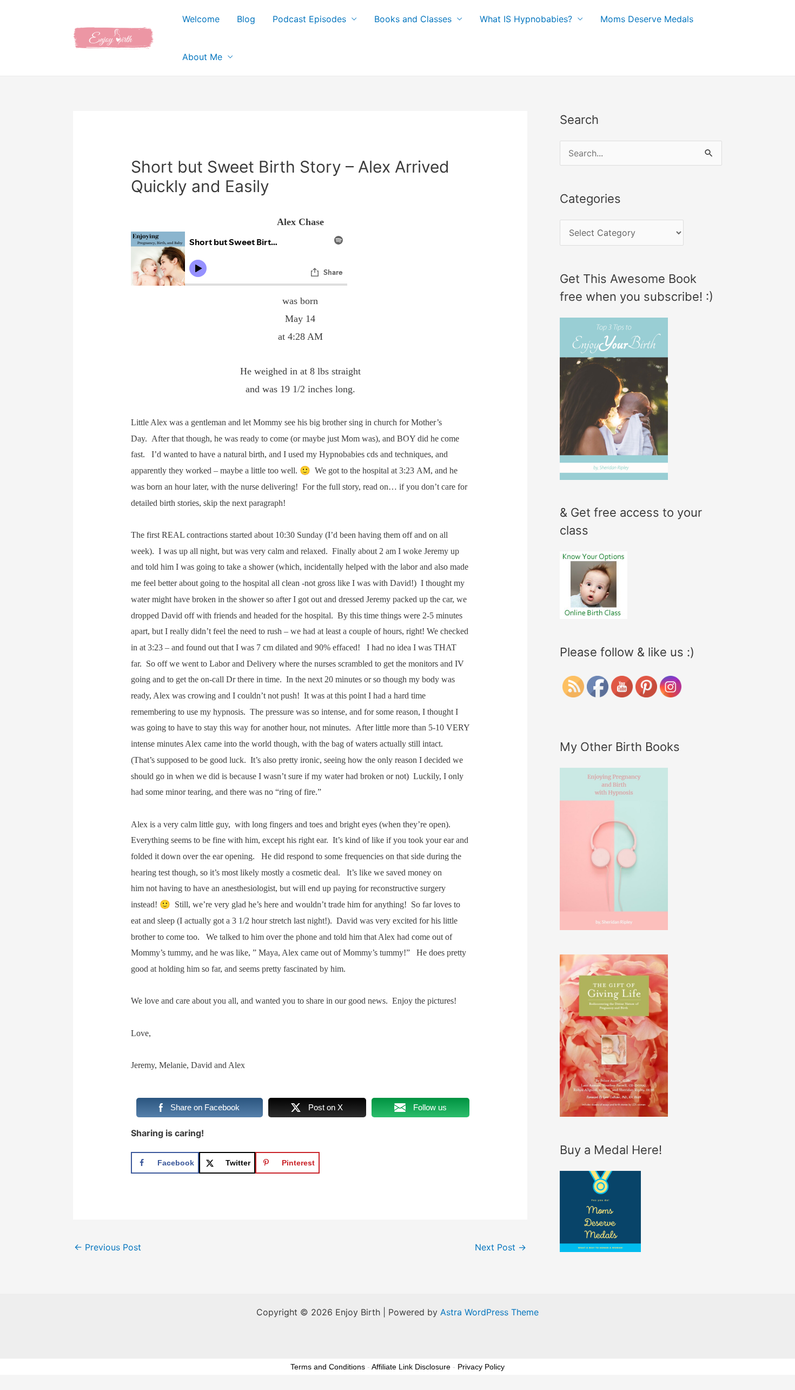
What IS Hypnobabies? (526, 19)
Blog (246, 19)
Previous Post (107, 1247)
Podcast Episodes (309, 19)
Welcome (201, 19)
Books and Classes (413, 19)
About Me (202, 56)
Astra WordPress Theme (489, 1312)
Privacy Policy (481, 1366)
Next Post (500, 1247)
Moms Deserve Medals (646, 19)
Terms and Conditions (327, 1366)
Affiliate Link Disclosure (411, 1366)
